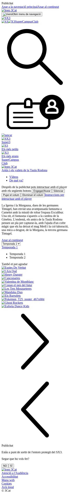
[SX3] (6, 18)
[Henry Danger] (35, 274)
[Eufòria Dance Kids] (35, 306)
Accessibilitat (10, 476)
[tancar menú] (7, 135)
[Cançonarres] (35, 278)
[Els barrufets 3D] (35, 296)
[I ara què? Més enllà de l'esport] (35, 271)
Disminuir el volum (32, 195)
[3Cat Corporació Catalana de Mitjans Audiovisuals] (9, 469)
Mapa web (8, 480)
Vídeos (13, 177)
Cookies (7, 483)
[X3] (11, 21)
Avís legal (8, 487)
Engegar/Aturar (41, 190)
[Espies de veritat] (35, 267)
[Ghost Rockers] (35, 303)
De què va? (16, 180)
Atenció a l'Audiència (15, 473)
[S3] (5, 21)
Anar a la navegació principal (20, 6)
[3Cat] (9, 10)
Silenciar (58, 190)
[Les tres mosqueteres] (35, 289)
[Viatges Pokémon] (35, 299)
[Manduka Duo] (35, 292)
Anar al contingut (48, 6)
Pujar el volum (11, 195)
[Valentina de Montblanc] (35, 281)
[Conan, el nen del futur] (35, 285)
